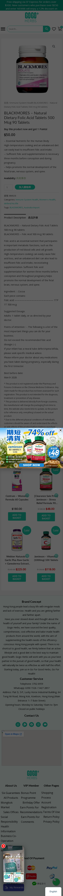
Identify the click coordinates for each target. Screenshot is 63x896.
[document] (31, 448)
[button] (60, 430)
